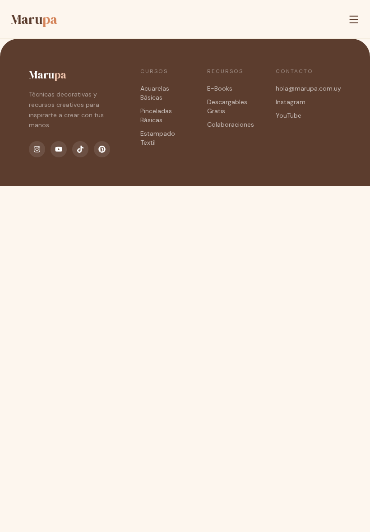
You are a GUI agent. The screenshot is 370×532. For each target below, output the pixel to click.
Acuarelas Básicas (154, 92)
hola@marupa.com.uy (308, 88)
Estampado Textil (157, 138)
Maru (34, 19)
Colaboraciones (230, 124)
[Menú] (353, 19)
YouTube (288, 115)
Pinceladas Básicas (156, 115)
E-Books (219, 88)
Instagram (290, 102)
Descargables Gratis (227, 106)
